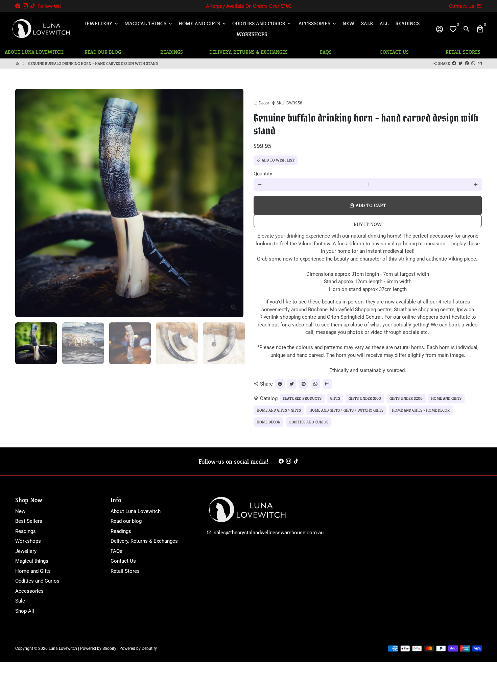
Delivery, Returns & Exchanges (144, 541)
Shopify (109, 648)
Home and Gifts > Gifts (279, 410)
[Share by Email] (480, 63)
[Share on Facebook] (454, 63)
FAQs (116, 551)
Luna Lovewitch (63, 648)
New (348, 23)
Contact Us (123, 561)
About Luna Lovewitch (136, 511)
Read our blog (126, 521)
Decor (261, 103)
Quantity (263, 174)
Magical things (31, 561)
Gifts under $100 (365, 398)
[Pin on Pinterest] (467, 63)
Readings (407, 23)
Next (235, 203)
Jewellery (102, 23)
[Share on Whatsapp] (473, 63)
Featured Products (302, 398)
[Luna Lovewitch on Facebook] (17, 6)
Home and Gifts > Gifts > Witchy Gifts (346, 410)
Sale (367, 23)
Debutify (149, 648)
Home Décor (268, 421)
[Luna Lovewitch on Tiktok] (32, 6)
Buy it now (368, 224)
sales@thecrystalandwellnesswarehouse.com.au (265, 533)
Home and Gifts (203, 23)
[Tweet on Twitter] (460, 63)
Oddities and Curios (262, 23)
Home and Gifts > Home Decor (421, 410)
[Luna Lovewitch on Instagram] (25, 6)
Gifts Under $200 (406, 398)
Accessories (318, 23)
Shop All (24, 611)
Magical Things (148, 23)
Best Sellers (28, 521)
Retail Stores (125, 571)
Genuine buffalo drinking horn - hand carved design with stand (93, 63)
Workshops (252, 34)
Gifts (335, 398)
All (384, 23)
